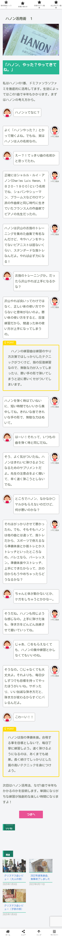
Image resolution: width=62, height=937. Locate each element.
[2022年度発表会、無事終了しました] (40, 865)
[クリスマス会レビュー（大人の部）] (14, 865)
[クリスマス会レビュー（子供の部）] (14, 895)
